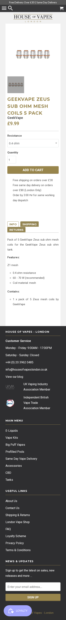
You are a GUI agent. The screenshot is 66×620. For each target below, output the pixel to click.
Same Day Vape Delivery (21, 458)
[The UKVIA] (10, 388)
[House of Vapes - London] (33, 18)
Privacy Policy (15, 543)
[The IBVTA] (10, 406)
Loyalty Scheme (16, 536)
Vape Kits (12, 437)
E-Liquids (12, 430)
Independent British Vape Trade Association (36, 403)
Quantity (12, 152)
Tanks (9, 480)
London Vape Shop (18, 522)
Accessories (14, 465)
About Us (11, 501)
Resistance (14, 135)
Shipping (29, 224)
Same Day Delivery (46, 2)
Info (13, 224)
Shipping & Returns (18, 515)
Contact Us (12, 508)
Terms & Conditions (18, 550)
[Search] (11, 8)
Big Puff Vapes (15, 444)
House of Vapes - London (38, 612)
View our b (14, 376)
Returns (16, 230)
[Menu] (4, 8)
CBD (8, 473)
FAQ (8, 529)
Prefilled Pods (15, 451)
